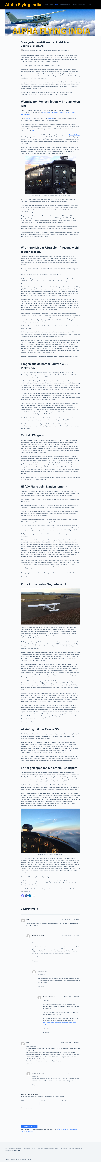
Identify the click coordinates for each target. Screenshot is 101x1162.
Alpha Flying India (23, 4)
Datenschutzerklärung (15, 1148)
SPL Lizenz (35, 131)
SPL (59, 50)
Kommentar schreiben (27, 1108)
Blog (56, 4)
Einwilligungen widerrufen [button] (12, 1150)
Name (23, 1100)
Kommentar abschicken (29, 1126)
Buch (51, 4)
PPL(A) (28, 118)
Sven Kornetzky (42, 971)
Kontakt (34, 1148)
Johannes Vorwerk (38, 935)
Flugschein (54, 50)
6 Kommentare (65, 50)
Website (63, 1100)
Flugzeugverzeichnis (79, 4)
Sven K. (28, 919)
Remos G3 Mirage (74, 135)
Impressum (27, 1148)
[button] (22, 895)
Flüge (49, 50)
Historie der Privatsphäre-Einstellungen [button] (71, 1148)
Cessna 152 (50, 118)
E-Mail (43, 1100)
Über (89, 4)
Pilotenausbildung (65, 4)
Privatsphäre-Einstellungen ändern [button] (48, 1148)
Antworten (76, 919)
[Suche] (95, 4)
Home (46, 4)
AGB (6, 1148)
